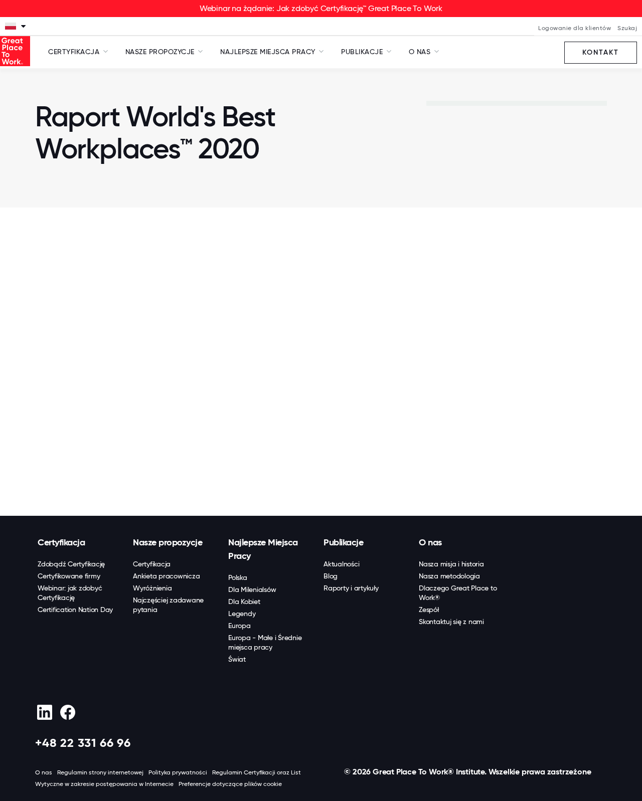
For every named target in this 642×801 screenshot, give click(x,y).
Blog (331, 576)
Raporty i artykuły (351, 588)
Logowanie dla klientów (574, 28)
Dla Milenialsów (252, 589)
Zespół (429, 610)
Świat (237, 659)
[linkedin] (44, 712)
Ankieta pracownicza (166, 576)
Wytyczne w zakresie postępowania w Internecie (104, 783)
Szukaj (627, 28)
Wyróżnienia (152, 588)
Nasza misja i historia (451, 564)
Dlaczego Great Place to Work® (458, 593)
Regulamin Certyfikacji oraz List (256, 772)
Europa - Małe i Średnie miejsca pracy (264, 642)
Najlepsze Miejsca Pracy (263, 549)
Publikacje (343, 542)
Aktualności (341, 564)
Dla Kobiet (244, 601)
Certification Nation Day (75, 610)
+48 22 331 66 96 (83, 742)
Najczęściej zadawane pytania (168, 605)
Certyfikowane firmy (69, 576)
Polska (237, 577)
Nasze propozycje (167, 542)
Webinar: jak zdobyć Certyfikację (70, 593)
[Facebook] (67, 712)
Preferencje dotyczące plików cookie (230, 783)
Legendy (241, 614)
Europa (239, 626)
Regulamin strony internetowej (100, 772)
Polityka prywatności (177, 772)
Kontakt (600, 52)
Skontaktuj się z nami (451, 622)
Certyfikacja (61, 542)
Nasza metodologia (449, 576)
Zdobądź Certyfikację (71, 564)
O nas (430, 542)
